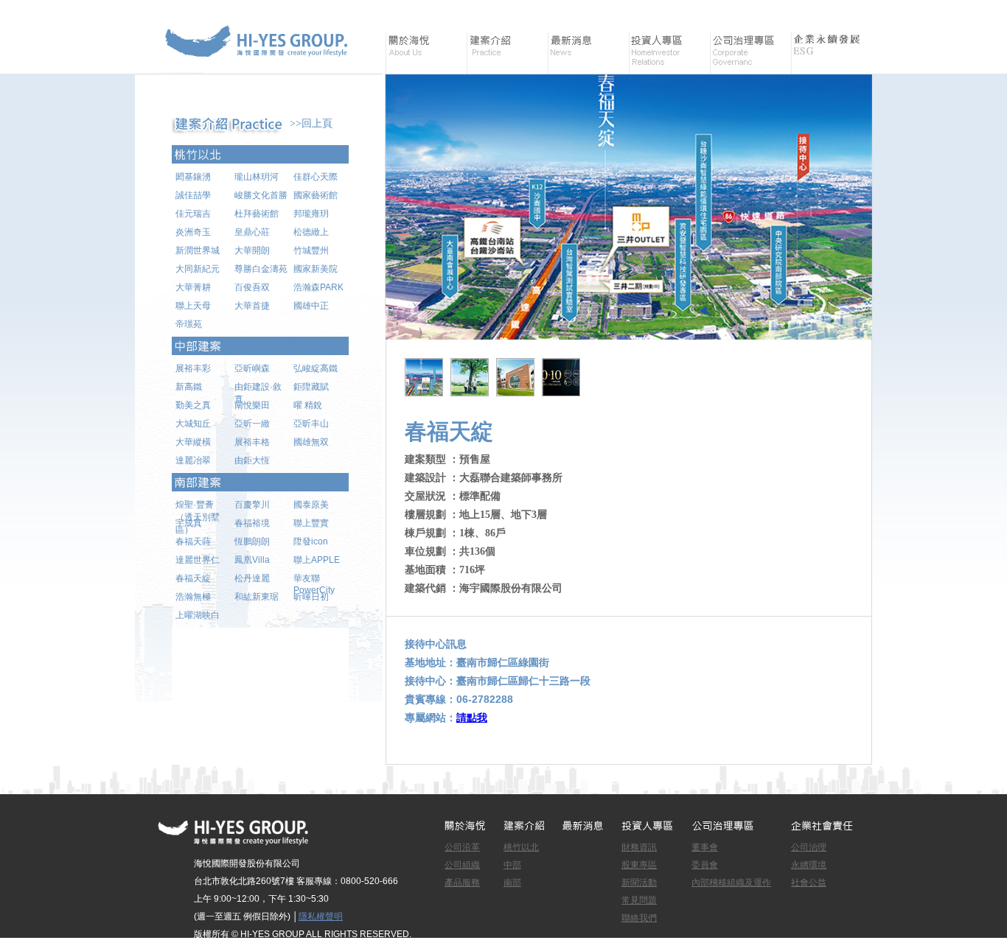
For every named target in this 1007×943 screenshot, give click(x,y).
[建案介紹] (507, 53)
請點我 (471, 717)
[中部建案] (260, 346)
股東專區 (639, 865)
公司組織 (462, 865)
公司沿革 (462, 847)
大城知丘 (193, 423)
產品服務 (462, 882)
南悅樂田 (252, 405)
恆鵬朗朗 (252, 541)
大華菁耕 (193, 287)
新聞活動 (639, 882)
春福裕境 (252, 523)
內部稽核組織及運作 (731, 882)
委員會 (704, 865)
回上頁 (317, 123)
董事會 (704, 847)
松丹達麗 (252, 578)
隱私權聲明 (321, 916)
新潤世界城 (197, 250)
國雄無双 (311, 442)
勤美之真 (193, 405)
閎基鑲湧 (193, 177)
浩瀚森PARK (318, 287)
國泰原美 (311, 504)
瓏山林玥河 (256, 177)
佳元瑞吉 (193, 213)
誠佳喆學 (193, 195)
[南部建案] (260, 482)
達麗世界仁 (197, 560)
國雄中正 (311, 306)
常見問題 (639, 900)
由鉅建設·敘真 (258, 390)
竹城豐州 (311, 250)
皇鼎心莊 (252, 232)
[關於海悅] (426, 53)
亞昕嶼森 (252, 368)
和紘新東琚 (256, 597)
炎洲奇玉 (193, 232)
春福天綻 (193, 578)
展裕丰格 (252, 442)
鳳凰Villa (252, 560)
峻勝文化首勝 (261, 195)
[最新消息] (588, 53)
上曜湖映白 (197, 615)
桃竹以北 (521, 847)
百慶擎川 (252, 504)
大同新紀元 (197, 269)
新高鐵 (188, 387)
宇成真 (188, 523)
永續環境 (808, 865)
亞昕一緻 (252, 423)
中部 (512, 865)
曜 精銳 (307, 405)
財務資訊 (639, 847)
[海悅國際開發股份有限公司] (260, 65)
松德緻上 (311, 232)
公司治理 (808, 847)
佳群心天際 (315, 177)
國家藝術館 (315, 195)
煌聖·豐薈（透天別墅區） (197, 508)
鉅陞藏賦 (311, 387)
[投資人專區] (669, 53)
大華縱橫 (193, 442)
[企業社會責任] (831, 53)
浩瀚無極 (193, 597)
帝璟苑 (188, 324)
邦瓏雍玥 (311, 213)
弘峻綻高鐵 (315, 368)
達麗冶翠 (193, 460)
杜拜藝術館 (256, 213)
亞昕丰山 (311, 423)
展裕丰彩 (193, 368)
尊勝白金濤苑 (261, 269)
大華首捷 (252, 306)
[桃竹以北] (260, 154)
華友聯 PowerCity (314, 582)
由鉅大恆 (252, 460)
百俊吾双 (252, 287)
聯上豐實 (311, 523)
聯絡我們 (639, 918)
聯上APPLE (316, 560)
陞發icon (310, 541)
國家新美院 (315, 269)
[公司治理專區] (750, 53)
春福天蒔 (193, 541)
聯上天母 (193, 306)
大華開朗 (252, 250)
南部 (512, 882)
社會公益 (808, 882)
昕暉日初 (311, 597)
